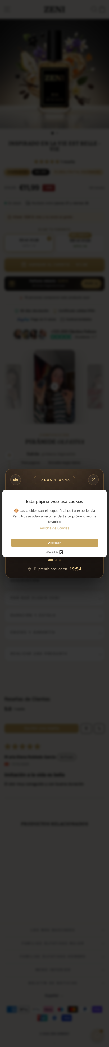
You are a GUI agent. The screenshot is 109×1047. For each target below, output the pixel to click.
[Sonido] (15, 479)
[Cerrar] (93, 479)
